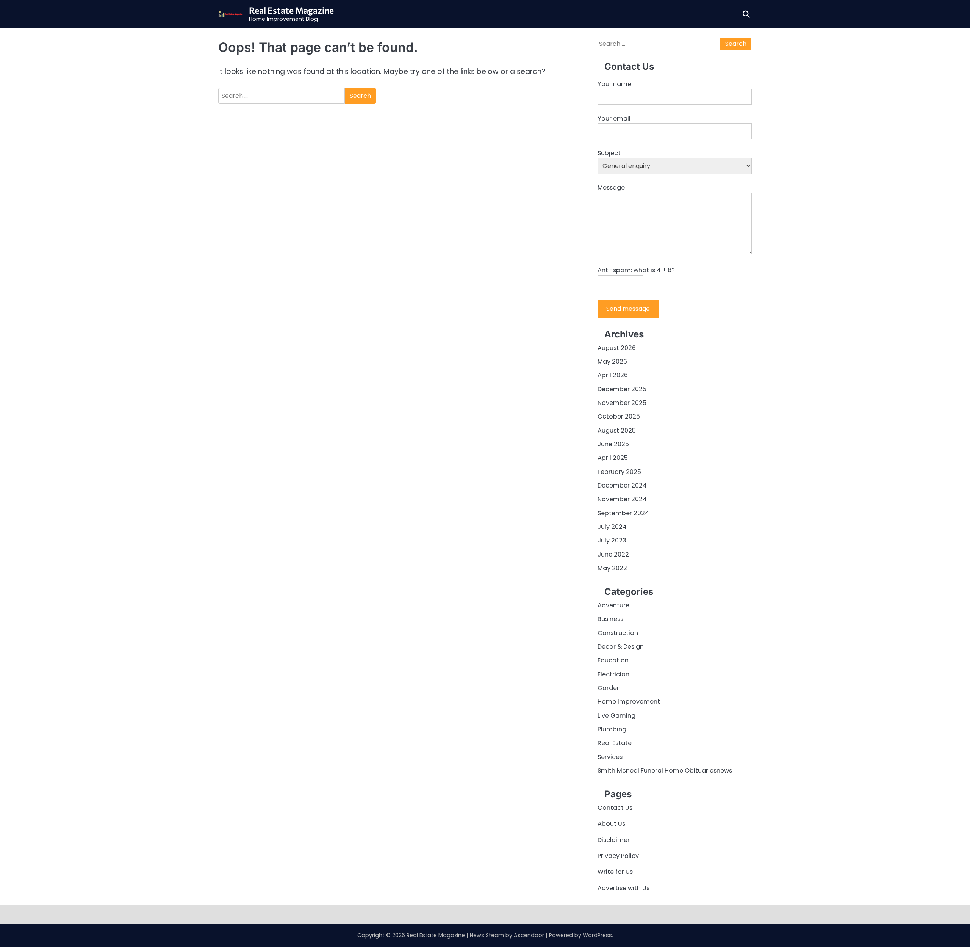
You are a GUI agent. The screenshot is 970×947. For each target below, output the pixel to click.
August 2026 (617, 347)
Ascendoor (529, 935)
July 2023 (612, 540)
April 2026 (613, 375)
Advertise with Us (623, 888)
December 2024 (622, 485)
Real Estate (615, 742)
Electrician (613, 674)
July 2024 (612, 526)
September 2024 (623, 513)
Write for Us (615, 871)
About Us (611, 823)
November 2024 (622, 499)
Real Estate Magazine (291, 10)
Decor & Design (621, 646)
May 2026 (612, 361)
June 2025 (613, 444)
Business (610, 619)
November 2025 (622, 402)
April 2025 (613, 457)
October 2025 (619, 416)
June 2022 (613, 554)
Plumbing (612, 729)
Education (613, 660)
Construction (618, 633)
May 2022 (612, 568)
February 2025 (619, 471)
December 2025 (622, 389)
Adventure (613, 605)
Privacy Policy (618, 855)
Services (610, 757)
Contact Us (615, 807)
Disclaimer (614, 840)
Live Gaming (616, 715)
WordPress (597, 935)
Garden (609, 688)
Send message (628, 308)
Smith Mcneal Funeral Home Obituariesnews (665, 770)
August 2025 (617, 430)
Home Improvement (629, 701)
